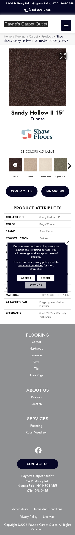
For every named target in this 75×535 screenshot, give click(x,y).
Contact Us (21, 191)
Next (69, 164)
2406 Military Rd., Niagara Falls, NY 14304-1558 (39, 3)
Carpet (33, 36)
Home (8, 36)
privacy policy (41, 261)
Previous (6, 164)
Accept (26, 277)
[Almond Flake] (45, 165)
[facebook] (38, 450)
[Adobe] (30, 165)
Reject (45, 277)
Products (47, 36)
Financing (55, 191)
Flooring (20, 36)
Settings (35, 285)
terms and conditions (30, 265)
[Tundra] (15, 165)
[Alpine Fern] (60, 165)
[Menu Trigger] (66, 25)
